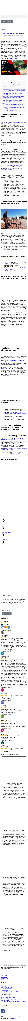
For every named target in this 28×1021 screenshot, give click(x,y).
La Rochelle (8, 448)
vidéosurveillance (5, 166)
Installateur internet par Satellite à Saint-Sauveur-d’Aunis (14, 831)
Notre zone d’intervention (10, 110)
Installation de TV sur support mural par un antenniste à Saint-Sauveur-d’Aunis (14, 99)
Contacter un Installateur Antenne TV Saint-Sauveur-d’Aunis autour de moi (13, 108)
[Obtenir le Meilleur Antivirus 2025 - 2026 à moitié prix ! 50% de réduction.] (13, 592)
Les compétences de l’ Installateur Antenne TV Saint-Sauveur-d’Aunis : (14, 91)
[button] (14, 16)
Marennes (12, 449)
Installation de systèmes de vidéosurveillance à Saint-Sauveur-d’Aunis (14, 878)
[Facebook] (3, 1011)
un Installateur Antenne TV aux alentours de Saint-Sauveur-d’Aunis (13, 439)
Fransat (5, 269)
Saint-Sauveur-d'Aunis (12, 33)
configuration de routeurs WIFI (18, 412)
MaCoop (14, 1018)
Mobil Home (9, 263)
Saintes (19, 448)
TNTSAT (22, 268)
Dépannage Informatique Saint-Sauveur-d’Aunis (14, 929)
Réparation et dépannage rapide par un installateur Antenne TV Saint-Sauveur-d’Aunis (14, 88)
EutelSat (10, 269)
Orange (2, 368)
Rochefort (14, 448)
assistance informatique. (6, 169)
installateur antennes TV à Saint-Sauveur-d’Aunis (14, 122)
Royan (7, 449)
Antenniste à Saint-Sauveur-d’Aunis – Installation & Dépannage (14, 784)
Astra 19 (15, 269)
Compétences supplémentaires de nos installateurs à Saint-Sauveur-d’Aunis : (13, 96)
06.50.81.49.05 (12, 58)
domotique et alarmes (15, 165)
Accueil (3, 33)
